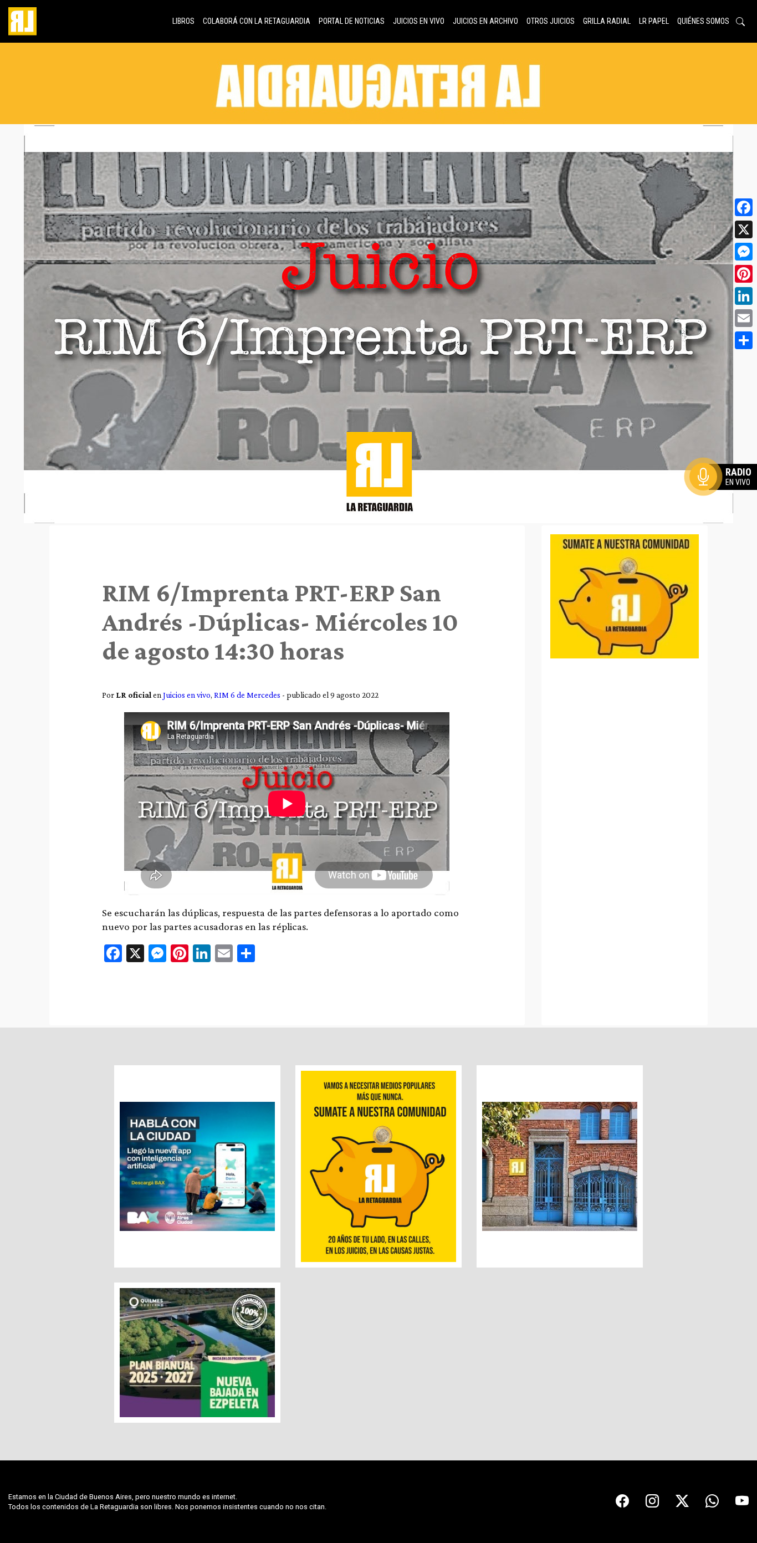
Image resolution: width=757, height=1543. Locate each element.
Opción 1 (726, 494)
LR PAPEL (654, 21)
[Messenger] (744, 252)
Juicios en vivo (418, 21)
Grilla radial (607, 21)
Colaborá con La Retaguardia (256, 21)
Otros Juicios (550, 21)
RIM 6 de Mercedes (247, 694)
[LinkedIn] (744, 296)
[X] (744, 229)
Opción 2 (726, 499)
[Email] (744, 318)
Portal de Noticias (352, 21)
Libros (183, 21)
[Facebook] (744, 207)
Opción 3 (726, 503)
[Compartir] (744, 340)
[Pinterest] (744, 274)
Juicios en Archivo (485, 21)
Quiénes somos (703, 21)
